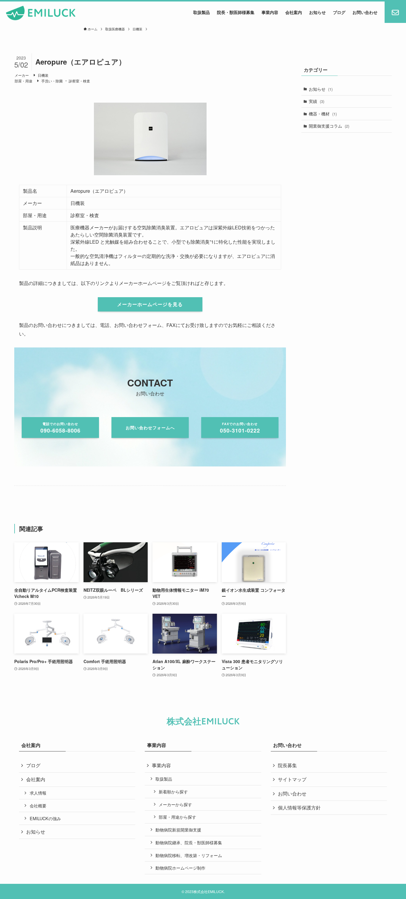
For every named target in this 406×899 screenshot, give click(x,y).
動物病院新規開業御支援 (178, 829)
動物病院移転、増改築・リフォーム (188, 855)
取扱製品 (163, 779)
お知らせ (321, 89)
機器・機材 (323, 114)
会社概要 (38, 805)
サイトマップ (292, 779)
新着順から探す (173, 791)
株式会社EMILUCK (203, 721)
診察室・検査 (79, 80)
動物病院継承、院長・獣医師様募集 (188, 842)
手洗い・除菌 (52, 80)
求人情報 (38, 793)
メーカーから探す (175, 804)
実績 (316, 101)
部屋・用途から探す (177, 817)
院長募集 (287, 765)
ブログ (33, 765)
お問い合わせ (292, 793)
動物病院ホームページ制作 (180, 867)
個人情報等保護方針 (299, 807)
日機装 (43, 75)
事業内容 (161, 765)
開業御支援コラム (329, 126)
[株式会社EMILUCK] (41, 13)
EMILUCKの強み (45, 818)
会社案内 (35, 779)
